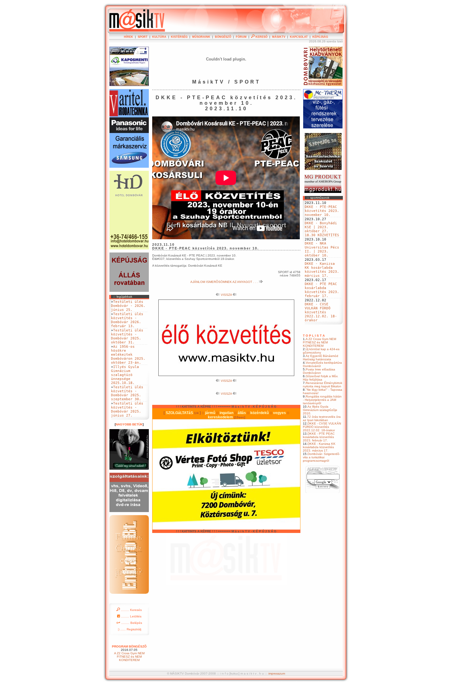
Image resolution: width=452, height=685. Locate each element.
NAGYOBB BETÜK (129, 424)
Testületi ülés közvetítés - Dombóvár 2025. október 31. (127, 336)
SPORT (143, 36)
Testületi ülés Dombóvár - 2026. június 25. (128, 306)
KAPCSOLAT (299, 36)
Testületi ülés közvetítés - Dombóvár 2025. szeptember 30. (127, 393)
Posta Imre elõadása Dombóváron (319, 371)
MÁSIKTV (278, 36)
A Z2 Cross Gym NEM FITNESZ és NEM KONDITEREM (319, 342)
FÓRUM (241, 36)
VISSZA (226, 294)
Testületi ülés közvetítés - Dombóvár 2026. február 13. (127, 320)
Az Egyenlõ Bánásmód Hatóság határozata (320, 357)
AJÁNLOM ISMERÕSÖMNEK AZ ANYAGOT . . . (224, 282)
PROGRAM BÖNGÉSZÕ (129, 646)
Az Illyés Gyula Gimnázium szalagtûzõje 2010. (320, 410)
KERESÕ (261, 36)
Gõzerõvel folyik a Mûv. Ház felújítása (320, 377)
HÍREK (128, 36)
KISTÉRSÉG (179, 36)
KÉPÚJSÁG (320, 36)
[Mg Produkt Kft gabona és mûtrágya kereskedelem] (322, 192)
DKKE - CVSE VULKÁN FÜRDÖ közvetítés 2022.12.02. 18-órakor (321, 312)
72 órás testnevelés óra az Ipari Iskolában (322, 418)
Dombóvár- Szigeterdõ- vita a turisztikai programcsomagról (321, 457)
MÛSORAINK (201, 36)
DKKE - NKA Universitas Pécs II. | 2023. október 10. (322, 249)
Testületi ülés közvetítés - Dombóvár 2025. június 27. (127, 409)
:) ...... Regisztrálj (129, 629)
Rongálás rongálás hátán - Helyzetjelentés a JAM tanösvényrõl (322, 400)
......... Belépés (131, 622)
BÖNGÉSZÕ (223, 36)
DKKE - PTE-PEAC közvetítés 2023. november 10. (322, 211)
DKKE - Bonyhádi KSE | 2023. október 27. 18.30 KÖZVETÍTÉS (322, 229)
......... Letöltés (130, 616)
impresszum (276, 673)
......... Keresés (131, 610)
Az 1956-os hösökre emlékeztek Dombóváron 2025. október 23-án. (128, 355)
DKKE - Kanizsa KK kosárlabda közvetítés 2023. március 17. (322, 270)
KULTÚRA (159, 36)
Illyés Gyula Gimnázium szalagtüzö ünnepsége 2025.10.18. (125, 375)
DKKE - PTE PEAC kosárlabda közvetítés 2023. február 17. (322, 290)
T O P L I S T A (314, 335)
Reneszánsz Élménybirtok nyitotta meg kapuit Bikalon (322, 384)
